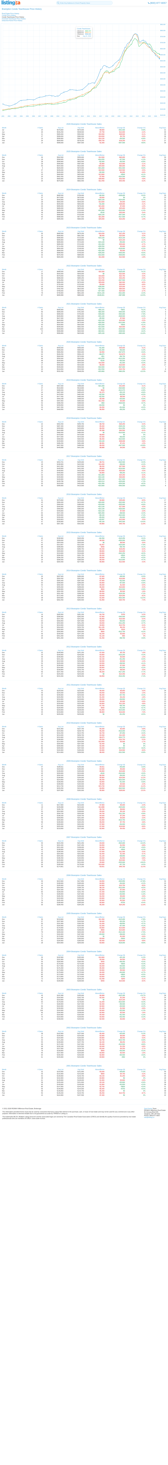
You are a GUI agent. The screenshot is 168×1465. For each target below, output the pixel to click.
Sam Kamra (148, 1108)
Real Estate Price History (10, 13)
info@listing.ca (149, 1117)
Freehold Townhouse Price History (14, 19)
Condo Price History (9, 15)
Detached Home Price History (12, 20)
